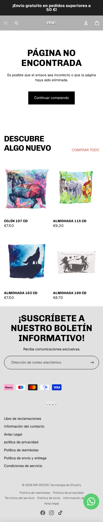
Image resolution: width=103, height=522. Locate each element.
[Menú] (6, 23)
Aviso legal (51, 504)
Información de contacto (80, 498)
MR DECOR (41, 485)
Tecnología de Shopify (65, 485)
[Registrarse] (92, 362)
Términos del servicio (19, 498)
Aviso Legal (13, 434)
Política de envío (48, 498)
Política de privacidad (68, 493)
